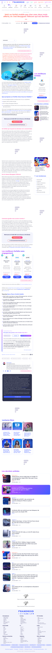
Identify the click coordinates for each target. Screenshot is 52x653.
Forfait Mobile (6, 358)
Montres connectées (7, 636)
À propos (16, 649)
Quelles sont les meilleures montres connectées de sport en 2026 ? (22, 489)
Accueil (3, 10)
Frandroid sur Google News (23, 289)
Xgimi (22, 633)
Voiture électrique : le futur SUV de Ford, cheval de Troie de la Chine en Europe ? (25, 521)
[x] (3, 371)
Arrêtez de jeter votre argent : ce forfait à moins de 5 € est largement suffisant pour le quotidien (27, 434)
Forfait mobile (48, 2)
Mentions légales (9, 649)
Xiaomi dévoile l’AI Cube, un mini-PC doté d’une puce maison (25, 532)
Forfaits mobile (40, 184)
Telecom (32, 358)
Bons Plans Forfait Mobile (15, 10)
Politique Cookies (28, 649)
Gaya (38, 639)
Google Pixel (5, 618)
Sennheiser (40, 632)
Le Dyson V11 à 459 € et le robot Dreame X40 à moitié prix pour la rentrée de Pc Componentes (6, 434)
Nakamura (39, 641)
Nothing (39, 630)
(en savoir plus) (24, 387)
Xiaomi (4, 623)
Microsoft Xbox (23, 620)
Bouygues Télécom (12, 85)
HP (38, 621)
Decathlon (39, 638)
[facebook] (10, 371)
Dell (38, 619)
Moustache (40, 640)
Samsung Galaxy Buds (42, 631)
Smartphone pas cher (41, 186)
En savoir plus (27, 350)
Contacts (21, 649)
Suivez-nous (35, 23)
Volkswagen (5, 634)
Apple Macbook (40, 618)
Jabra (39, 628)
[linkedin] (7, 371)
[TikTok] (31, 614)
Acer (38, 617)
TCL (21, 632)
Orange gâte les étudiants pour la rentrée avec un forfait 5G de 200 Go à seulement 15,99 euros (17, 322)
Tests (31, 2)
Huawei (4, 619)
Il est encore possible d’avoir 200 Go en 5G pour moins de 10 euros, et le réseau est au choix (17, 303)
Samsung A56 (39, 179)
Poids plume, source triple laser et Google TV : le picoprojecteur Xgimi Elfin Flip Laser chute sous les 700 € (44, 108)
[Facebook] (23, 614)
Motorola (5, 620)
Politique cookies (9, 394)
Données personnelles (39, 649)
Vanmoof (39, 643)
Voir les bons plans (24, 50)
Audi (4, 627)
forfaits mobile (27, 82)
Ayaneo (22, 618)
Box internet (39, 190)
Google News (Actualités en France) (16, 287)
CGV (46, 649)
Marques (14, 519)
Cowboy (39, 637)
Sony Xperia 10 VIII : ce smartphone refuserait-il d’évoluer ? (25, 587)
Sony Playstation (24, 622)
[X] (19, 614)
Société (13, 540)
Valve (21, 623)
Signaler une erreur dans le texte (8, 354)
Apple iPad (22, 637)
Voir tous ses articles (25, 370)
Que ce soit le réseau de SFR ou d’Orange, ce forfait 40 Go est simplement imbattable (6, 451)
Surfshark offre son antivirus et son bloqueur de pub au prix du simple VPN (25, 511)
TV (20, 625)
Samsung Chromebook (42, 623)
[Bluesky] (33, 614)
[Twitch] (29, 614)
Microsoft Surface (41, 622)
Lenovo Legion (23, 619)
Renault (4, 632)
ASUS (22, 617)
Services (25, 358)
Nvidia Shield (23, 621)
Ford (4, 629)
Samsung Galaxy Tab (24, 641)
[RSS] (25, 614)
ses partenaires (11, 390)
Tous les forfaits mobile (26, 280)
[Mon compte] (9, 2)
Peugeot (4, 631)
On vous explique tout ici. (26, 284)
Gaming (21, 615)
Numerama (6, 290)
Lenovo (39, 620)
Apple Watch (5, 638)
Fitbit (4, 639)
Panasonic (22, 628)
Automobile (5, 625)
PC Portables (40, 615)
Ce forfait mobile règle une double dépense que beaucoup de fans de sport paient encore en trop (17, 313)
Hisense (22, 627)
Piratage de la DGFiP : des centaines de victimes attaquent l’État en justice (23, 500)
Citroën (4, 628)
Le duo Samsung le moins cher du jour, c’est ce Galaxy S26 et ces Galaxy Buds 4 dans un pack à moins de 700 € (44, 118)
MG (4, 630)
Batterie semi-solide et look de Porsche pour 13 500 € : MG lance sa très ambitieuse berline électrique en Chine (25, 565)
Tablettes (22, 636)
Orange (17, 180)
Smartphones (6, 615)
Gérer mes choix (17, 399)
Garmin (4, 640)
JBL (38, 629)
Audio (38, 625)
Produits (14, 530)
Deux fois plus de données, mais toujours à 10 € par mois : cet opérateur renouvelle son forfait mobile (17, 434)
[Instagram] (21, 614)
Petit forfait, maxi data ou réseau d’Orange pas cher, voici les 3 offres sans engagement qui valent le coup (17, 297)
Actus (28, 2)
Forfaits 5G (39, 181)
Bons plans (40, 2)
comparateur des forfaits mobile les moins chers (20, 247)
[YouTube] (27, 614)
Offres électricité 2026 (41, 192)
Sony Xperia (5, 622)
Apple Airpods (40, 627)
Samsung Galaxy (6, 621)
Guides (35, 2)
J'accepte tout (18, 396)
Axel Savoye (8, 362)
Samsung (22, 630)
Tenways (39, 642)
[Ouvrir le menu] (2, 2)
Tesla (4, 633)
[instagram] (5, 371)
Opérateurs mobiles (16, 358)
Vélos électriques (41, 636)
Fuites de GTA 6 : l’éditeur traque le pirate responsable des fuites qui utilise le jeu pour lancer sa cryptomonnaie (24, 543)
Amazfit (4, 637)
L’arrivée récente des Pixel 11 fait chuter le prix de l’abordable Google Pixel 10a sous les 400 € (44, 113)
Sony (21, 631)
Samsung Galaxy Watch (7, 642)
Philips (22, 629)
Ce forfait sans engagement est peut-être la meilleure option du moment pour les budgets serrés (27, 451)
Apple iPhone (5, 617)
